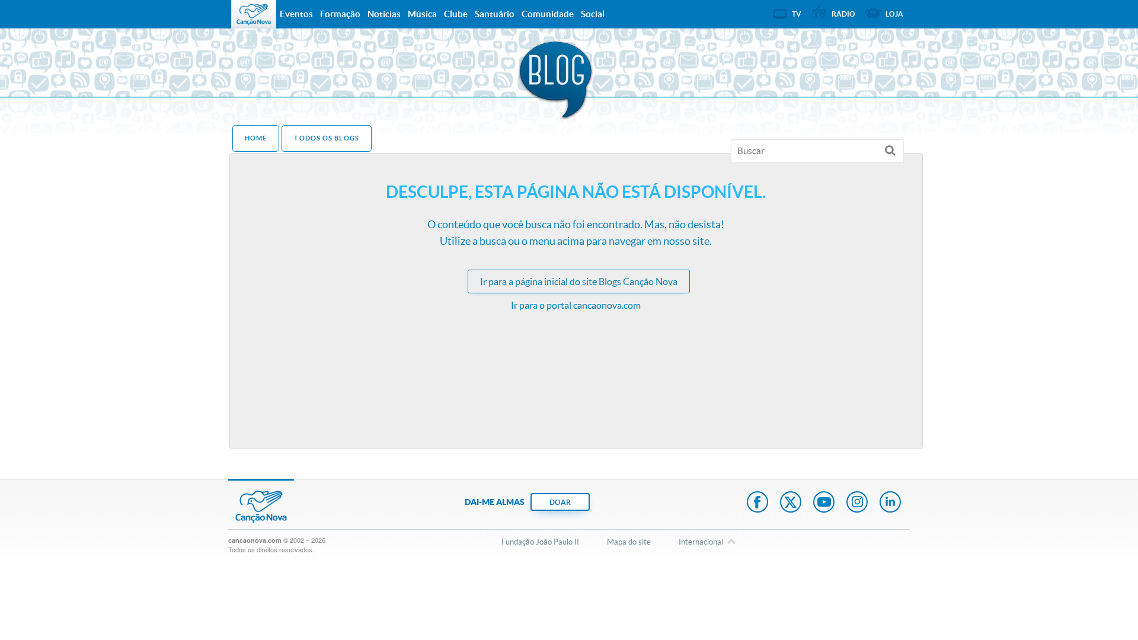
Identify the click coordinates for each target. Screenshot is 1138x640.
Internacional (701, 541)
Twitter (790, 503)
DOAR (560, 502)
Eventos (296, 14)
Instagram (857, 503)
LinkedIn (890, 503)
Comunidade (548, 14)
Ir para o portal (576, 305)
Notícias (384, 14)
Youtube (823, 503)
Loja (894, 14)
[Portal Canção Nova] (253, 14)
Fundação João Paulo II (540, 541)
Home (256, 138)
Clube (456, 14)
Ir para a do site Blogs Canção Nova (578, 281)
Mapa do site (629, 541)
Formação (340, 14)
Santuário (494, 14)
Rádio (843, 14)
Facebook (757, 503)
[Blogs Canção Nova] (557, 82)
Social (593, 14)
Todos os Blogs (326, 138)
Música (422, 14)
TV (796, 14)
